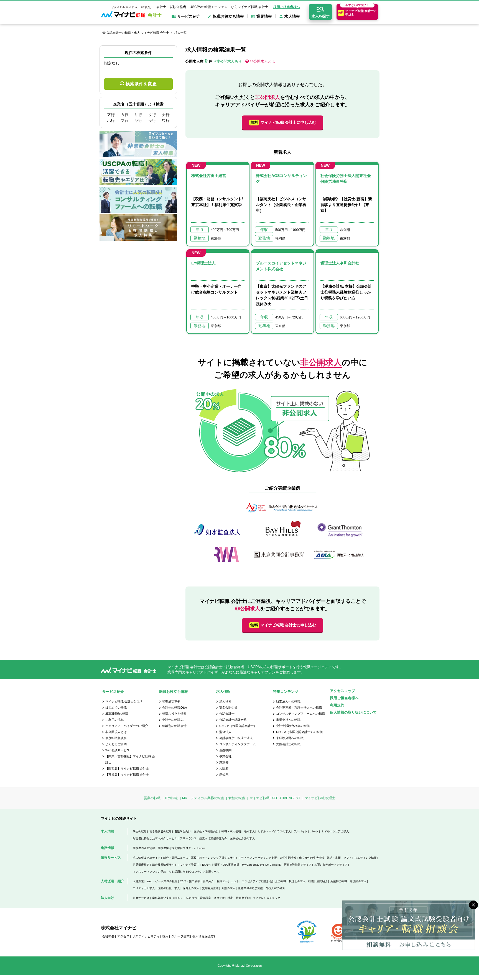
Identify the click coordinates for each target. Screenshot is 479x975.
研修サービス (141, 897)
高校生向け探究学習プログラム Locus (181, 848)
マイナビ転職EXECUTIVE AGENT (274, 798)
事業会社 (225, 756)
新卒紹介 (208, 881)
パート (314, 831)
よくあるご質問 (116, 744)
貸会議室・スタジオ (212, 897)
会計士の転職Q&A (174, 707)
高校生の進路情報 (144, 848)
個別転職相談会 (116, 738)
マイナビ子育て (189, 864)
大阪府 (223, 768)
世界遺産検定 (141, 864)
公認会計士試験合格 (233, 719)
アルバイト (300, 831)
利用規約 (337, 705)
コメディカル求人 (144, 888)
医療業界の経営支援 (250, 888)
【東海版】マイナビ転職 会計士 (127, 774)
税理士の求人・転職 (301, 881)
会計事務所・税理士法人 (236, 738)
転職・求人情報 (231, 831)
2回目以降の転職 (116, 713)
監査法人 (225, 732)
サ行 (138, 114)
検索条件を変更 (141, 83)
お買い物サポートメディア (331, 864)
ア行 (111, 114)
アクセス (123, 936)
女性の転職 (236, 798)
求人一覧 (180, 32)
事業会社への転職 (288, 719)
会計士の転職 (277, 881)
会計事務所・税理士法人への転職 (299, 707)
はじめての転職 (116, 707)
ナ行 (166, 114)
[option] (282, 534)
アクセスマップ (342, 691)
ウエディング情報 (366, 857)
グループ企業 (180, 936)
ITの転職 (171, 798)
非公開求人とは (262, 61)
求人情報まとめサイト (146, 857)
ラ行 (152, 120)
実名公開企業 (228, 707)
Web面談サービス (117, 750)
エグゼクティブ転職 (254, 881)
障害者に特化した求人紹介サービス (155, 838)
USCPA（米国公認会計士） (238, 725)
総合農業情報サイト (164, 864)
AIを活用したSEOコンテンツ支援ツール (194, 871)
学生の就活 (140, 831)
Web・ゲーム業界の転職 (162, 881)
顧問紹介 (322, 881)
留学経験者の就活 (160, 831)
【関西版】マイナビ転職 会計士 (127, 768)
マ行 (124, 120)
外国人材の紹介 (275, 888)
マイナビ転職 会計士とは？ (124, 701)
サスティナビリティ (146, 936)
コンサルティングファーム (237, 744)
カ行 (124, 114)
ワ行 (166, 120)
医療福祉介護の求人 (242, 838)
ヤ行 (138, 120)
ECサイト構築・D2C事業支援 (220, 864)
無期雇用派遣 (210, 888)
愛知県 (223, 774)
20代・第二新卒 (190, 881)
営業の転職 (152, 798)
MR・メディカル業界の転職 (203, 798)
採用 (165, 936)
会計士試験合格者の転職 (293, 725)
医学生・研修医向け (206, 831)
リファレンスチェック (266, 897)
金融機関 (225, 750)
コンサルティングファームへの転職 (300, 713)
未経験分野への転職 (290, 738)
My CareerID (273, 864)
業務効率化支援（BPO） (167, 897)
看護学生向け (182, 831)
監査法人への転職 (288, 701)
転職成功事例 (171, 701)
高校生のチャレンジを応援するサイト (214, 857)
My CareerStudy (252, 864)
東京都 (223, 762)
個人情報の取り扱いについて (353, 712)
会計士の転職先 (173, 719)
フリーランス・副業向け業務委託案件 (203, 838)
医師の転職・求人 (169, 888)
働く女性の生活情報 (311, 857)
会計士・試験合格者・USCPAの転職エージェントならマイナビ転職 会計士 (212, 7)
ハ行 (111, 120)
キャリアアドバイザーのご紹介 (126, 725)
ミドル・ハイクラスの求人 (274, 831)
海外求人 (249, 831)
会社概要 (108, 936)
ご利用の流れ (114, 719)
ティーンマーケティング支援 (259, 857)
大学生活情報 (288, 857)
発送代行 (191, 897)
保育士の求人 (191, 888)
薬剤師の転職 (338, 881)
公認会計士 (227, 713)
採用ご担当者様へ (286, 7)
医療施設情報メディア (298, 864)
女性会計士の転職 (288, 744)
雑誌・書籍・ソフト (339, 857)
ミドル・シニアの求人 (335, 831)
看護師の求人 (358, 881)
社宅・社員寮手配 (239, 897)
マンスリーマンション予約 (149, 871)
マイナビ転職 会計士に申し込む (283, 122)
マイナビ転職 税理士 (320, 798)
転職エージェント (228, 881)
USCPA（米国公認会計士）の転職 (299, 732)
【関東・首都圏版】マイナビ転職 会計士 (130, 759)
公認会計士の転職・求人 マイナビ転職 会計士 (137, 32)
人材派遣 (138, 881)
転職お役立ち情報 (174, 713)
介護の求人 (228, 888)
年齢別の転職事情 (174, 725)
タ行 (152, 114)
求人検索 (225, 701)
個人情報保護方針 (204, 936)
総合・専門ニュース (175, 857)
